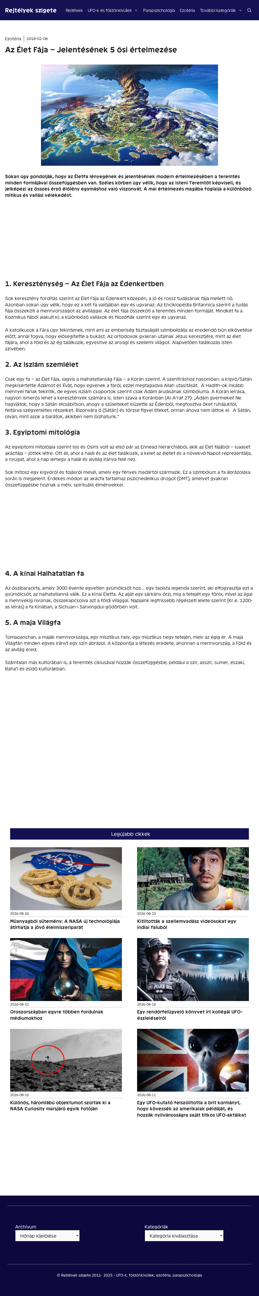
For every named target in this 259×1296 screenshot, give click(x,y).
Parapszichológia (159, 10)
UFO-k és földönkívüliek (110, 10)
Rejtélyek (74, 10)
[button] (249, 10)
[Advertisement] (129, 240)
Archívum (25, 1226)
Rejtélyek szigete (31, 10)
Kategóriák (156, 1226)
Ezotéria (187, 10)
